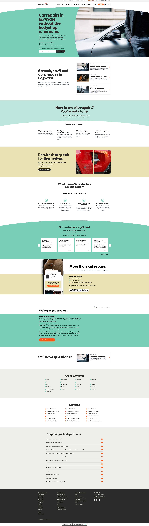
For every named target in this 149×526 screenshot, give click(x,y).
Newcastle (40, 506)
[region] (74, 245)
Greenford (94, 379)
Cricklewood (64, 379)
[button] (39, 245)
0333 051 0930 (91, 0)
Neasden (78, 384)
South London (41, 497)
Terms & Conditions (79, 504)
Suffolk (39, 510)
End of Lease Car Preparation (94, 420)
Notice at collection (67, 524)
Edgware (78, 379)
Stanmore (94, 386)
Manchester (40, 502)
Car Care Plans (60, 502)
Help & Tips (76, 4)
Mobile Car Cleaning (92, 413)
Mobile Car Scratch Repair (53, 411)
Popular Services (61, 492)
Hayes (77, 382)
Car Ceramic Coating (92, 418)
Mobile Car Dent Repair (72, 416)
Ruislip (77, 386)
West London (40, 501)
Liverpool (40, 504)
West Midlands (41, 514)
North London (41, 496)
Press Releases (78, 499)
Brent (47, 379)
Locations (67, 4)
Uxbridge (63, 389)
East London (40, 499)
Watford (78, 389)
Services (59, 4)
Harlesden (48, 382)
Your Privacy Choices (78, 524)
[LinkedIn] (99, 500)
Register (101, 4)
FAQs (76, 502)
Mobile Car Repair (51, 413)
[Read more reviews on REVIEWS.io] (104, 254)
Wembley (94, 389)
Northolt (94, 384)
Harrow (63, 382)
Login (95, 4)
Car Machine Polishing (52, 420)
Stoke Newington (50, 389)
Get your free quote (44, 169)
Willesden (48, 391)
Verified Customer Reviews (80, 501)
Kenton (93, 382)
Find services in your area (47, 340)
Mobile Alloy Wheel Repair (73, 411)
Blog (76, 494)
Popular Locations (42, 492)
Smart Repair (50, 416)
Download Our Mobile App (80, 497)
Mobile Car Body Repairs (93, 411)
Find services (60, 51)
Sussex (39, 512)
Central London (41, 494)
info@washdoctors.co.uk (99, 494)
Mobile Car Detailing (92, 408)
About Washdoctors (80, 492)
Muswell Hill (64, 384)
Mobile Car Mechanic (72, 413)
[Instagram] (97, 500)
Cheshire (40, 509)
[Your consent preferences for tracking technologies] (147, 524)
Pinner (62, 386)
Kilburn (47, 384)
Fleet (58, 504)
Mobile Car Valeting (51, 408)
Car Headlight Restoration (73, 420)
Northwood (49, 386)
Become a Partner (86, 4)
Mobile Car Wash (71, 408)
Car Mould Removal (51, 418)
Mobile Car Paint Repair (93, 416)
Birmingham (40, 507)
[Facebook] (94, 500)
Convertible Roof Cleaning (73, 418)
